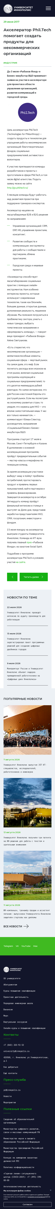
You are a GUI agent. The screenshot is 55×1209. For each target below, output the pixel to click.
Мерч (6, 1015)
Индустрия (10, 63)
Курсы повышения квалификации (19, 991)
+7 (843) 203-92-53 (14, 1045)
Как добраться (11, 1067)
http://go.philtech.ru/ (17, 187)
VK (17, 946)
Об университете (12, 978)
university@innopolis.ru (16, 1051)
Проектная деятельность (16, 997)
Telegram (8, 946)
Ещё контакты (10, 1073)
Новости (7, 1096)
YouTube (25, 946)
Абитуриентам (10, 984)
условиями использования (36, 1197)
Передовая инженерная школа (18, 1003)
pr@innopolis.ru (12, 1090)
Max (35, 946)
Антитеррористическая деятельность (22, 1186)
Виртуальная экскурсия (15, 1022)
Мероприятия (10, 1102)
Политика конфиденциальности (19, 1167)
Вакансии (8, 1009)
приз (29, 542)
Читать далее (31, 577)
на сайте (20, 562)
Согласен (27, 1204)
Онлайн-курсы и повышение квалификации (24, 1028)
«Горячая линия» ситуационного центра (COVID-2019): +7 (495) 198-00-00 (23, 1177)
